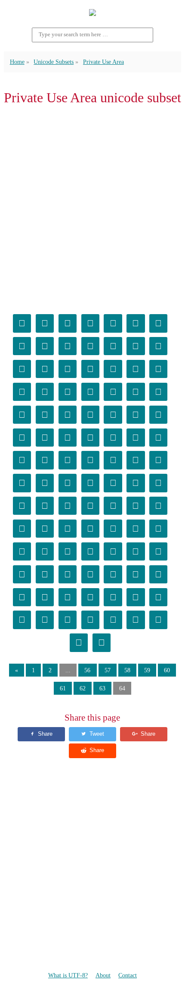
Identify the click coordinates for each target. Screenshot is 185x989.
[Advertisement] (92, 208)
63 (102, 688)
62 (83, 688)
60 (167, 670)
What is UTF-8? (68, 975)
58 (127, 670)
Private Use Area (103, 61)
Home (17, 61)
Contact (127, 975)
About (103, 975)
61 (63, 688)
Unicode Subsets (54, 61)
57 (108, 670)
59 (147, 670)
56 (87, 670)
